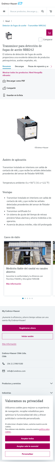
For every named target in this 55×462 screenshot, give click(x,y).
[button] (27, 328)
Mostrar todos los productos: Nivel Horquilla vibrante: (22, 74)
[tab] (8, 66)
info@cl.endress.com (16, 371)
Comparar (47, 39)
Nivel (7, 21)
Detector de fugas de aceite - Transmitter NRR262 (24, 25)
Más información (13, 283)
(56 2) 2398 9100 (15, 363)
